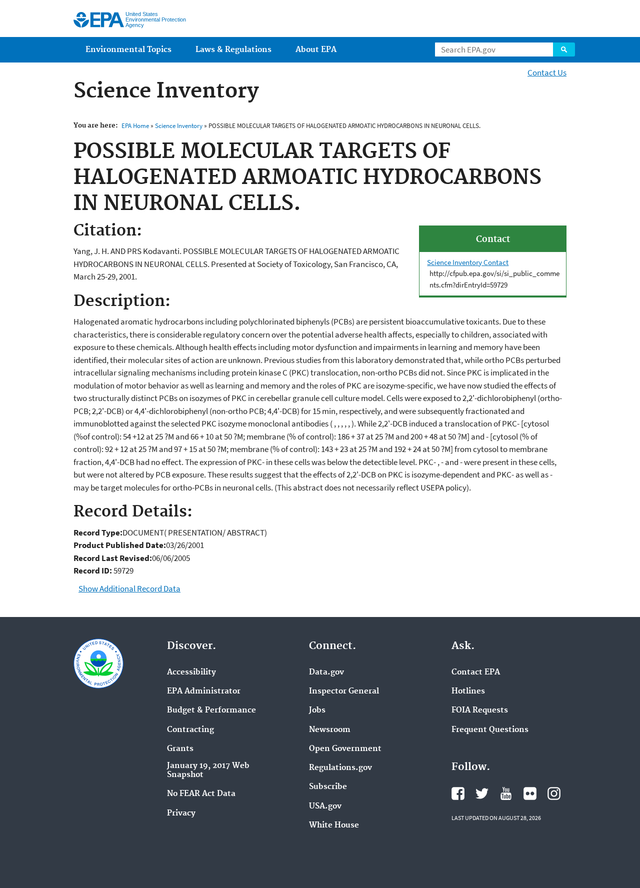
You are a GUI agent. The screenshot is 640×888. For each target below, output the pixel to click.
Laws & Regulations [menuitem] (234, 49)
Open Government (345, 749)
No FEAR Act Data (201, 794)
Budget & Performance (211, 710)
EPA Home (135, 126)
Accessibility (191, 672)
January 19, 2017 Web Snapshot (208, 771)
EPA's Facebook (458, 793)
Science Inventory (178, 126)
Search (564, 49)
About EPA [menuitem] (316, 49)
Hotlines (468, 691)
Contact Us (547, 72)
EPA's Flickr (530, 793)
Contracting (190, 730)
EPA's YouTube (506, 793)
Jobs (317, 710)
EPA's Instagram (554, 793)
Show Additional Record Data (129, 588)
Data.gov (326, 672)
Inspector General (344, 691)
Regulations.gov (340, 768)
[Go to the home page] (99, 20)
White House (334, 825)
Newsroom (329, 730)
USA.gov (325, 806)
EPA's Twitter (482, 793)
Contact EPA (476, 672)
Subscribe (328, 787)
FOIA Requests (480, 710)
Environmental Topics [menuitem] (129, 49)
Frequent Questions (490, 730)
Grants (180, 749)
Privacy (181, 813)
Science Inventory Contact (467, 262)
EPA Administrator (203, 691)
